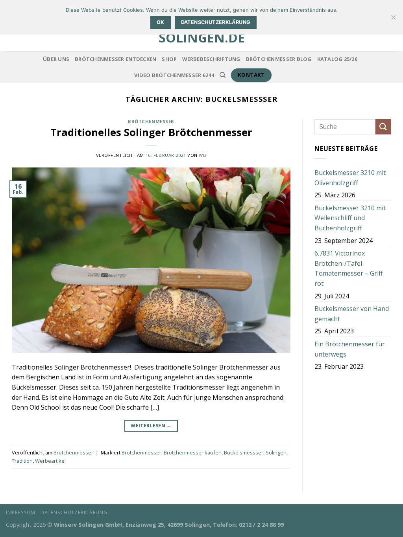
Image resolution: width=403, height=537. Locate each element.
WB (202, 155)
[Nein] (393, 19)
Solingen (276, 452)
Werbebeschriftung (211, 59)
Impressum (20, 512)
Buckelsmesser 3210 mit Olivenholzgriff (350, 177)
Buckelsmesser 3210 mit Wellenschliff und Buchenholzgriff (350, 218)
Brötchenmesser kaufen (193, 452)
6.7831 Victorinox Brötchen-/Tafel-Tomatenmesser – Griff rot (348, 268)
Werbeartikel (50, 460)
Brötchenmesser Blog (279, 59)
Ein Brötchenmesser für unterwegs (349, 349)
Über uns (56, 59)
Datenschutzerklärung (74, 512)
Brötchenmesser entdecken (115, 59)
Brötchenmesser (151, 121)
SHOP (169, 59)
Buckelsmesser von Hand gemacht (351, 313)
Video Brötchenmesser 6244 (174, 75)
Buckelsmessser (243, 452)
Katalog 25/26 (337, 59)
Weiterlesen (151, 425)
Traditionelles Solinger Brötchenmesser (151, 132)
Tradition (22, 460)
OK (161, 22)
